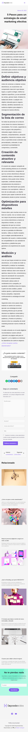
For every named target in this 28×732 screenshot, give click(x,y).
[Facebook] (12, 714)
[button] (6, 381)
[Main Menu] (24, 2)
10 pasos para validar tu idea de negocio (12, 658)
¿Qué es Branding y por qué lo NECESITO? (13, 579)
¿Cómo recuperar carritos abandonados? (12, 499)
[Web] (14, 431)
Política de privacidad (14, 723)
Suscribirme (14, 690)
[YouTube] (16, 714)
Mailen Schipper (20, 727)
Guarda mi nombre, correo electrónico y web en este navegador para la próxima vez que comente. (13, 437)
